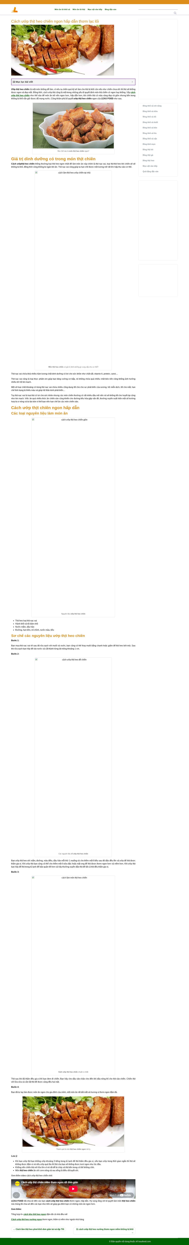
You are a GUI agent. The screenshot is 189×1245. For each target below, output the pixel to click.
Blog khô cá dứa (150, 111)
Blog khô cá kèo (150, 128)
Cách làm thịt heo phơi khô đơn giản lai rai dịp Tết (40, 1229)
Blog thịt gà (148, 155)
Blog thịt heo (148, 160)
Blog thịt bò (148, 149)
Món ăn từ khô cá (62, 9)
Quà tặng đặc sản (150, 171)
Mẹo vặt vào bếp (95, 9)
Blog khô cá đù (149, 117)
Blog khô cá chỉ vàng (152, 106)
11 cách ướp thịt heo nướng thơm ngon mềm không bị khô (104, 1229)
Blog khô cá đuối (150, 122)
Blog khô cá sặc (150, 138)
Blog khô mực (149, 144)
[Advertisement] (158, 59)
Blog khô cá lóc (150, 133)
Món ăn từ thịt (79, 9)
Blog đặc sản (110, 9)
